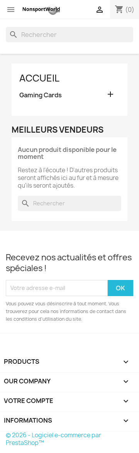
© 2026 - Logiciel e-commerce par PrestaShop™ (53, 439)
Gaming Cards (40, 95)
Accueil (39, 78)
